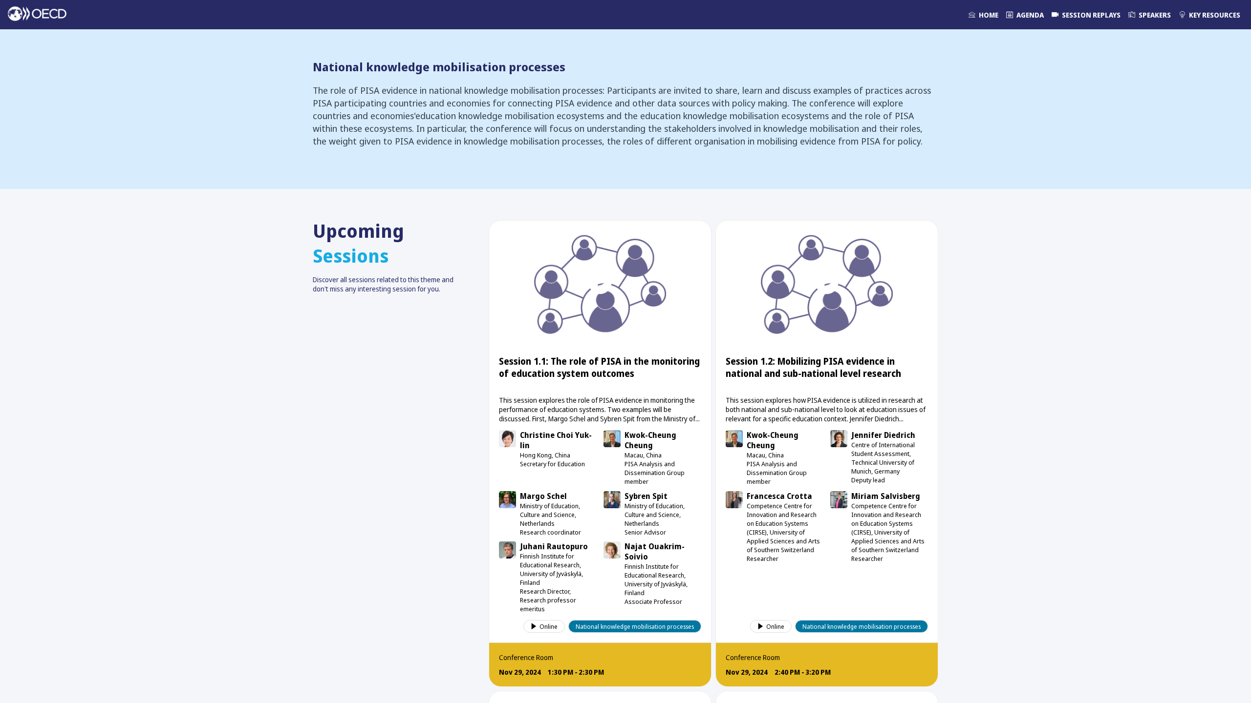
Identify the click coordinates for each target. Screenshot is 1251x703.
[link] (983, 14)
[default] (1086, 14)
